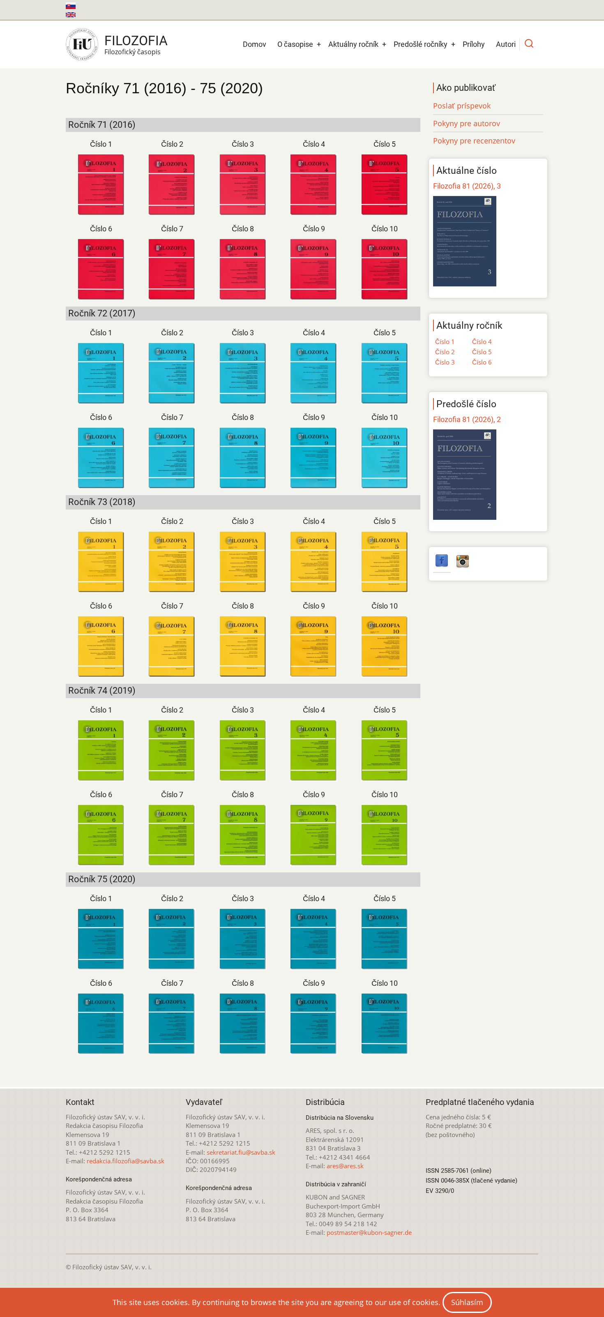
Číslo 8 (243, 228)
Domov (254, 44)
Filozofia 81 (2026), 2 (467, 419)
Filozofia (136, 40)
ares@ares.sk (345, 1166)
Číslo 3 (243, 144)
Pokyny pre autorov (466, 123)
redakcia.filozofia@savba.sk (125, 1161)
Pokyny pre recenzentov (474, 140)
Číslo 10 (384, 228)
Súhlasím (467, 1302)
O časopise (295, 44)
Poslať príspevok (462, 106)
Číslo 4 (314, 144)
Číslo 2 (172, 144)
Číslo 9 (314, 228)
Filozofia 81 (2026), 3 (467, 186)
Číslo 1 (101, 144)
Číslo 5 (384, 144)
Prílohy (474, 44)
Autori (506, 44)
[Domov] (82, 44)
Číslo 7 (172, 228)
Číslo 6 (101, 228)
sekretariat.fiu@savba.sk (241, 1152)
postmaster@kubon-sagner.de (369, 1232)
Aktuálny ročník (353, 44)
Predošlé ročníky (420, 44)
